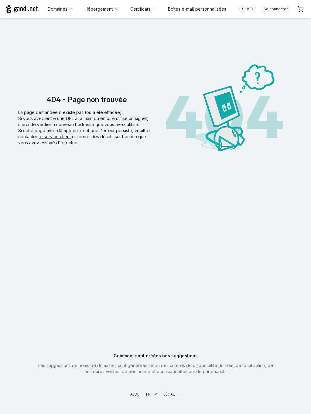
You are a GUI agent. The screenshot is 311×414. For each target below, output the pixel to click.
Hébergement (99, 9)
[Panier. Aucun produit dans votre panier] (300, 9)
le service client (55, 136)
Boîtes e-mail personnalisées (197, 9)
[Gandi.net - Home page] (22, 9)
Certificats (140, 9)
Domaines (57, 9)
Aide (134, 394)
